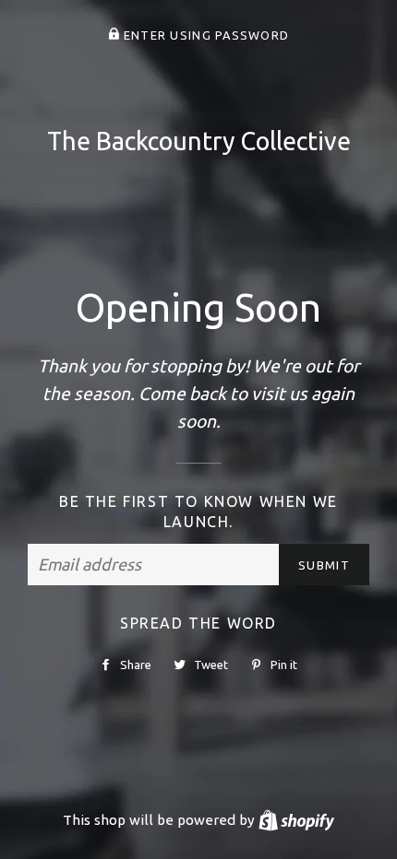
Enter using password (204, 35)
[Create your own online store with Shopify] (296, 820)
